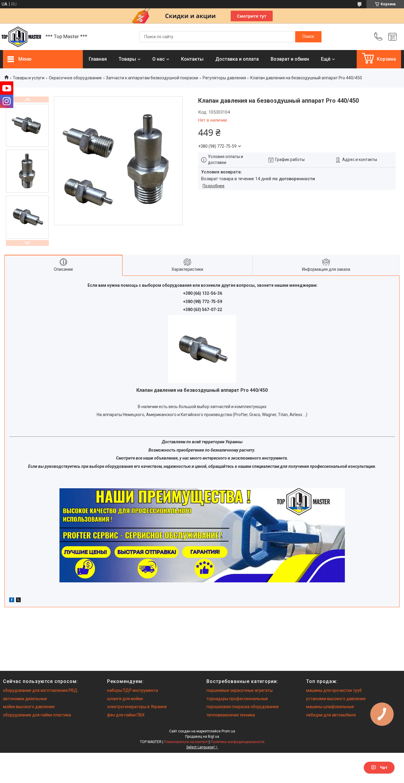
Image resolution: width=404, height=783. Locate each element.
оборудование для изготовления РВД (40, 690)
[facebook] (11, 600)
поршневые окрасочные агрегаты (239, 690)
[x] (18, 600)
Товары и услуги (28, 77)
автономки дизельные (25, 698)
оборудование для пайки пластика (37, 715)
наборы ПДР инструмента (132, 690)
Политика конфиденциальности (237, 742)
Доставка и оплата (237, 59)
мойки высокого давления (28, 706)
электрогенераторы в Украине (137, 706)
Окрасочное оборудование (75, 77)
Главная (98, 59)
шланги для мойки (125, 698)
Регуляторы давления (224, 77)
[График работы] (392, 37)
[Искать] (308, 36)
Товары (127, 59)
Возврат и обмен (290, 59)
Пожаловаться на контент (186, 742)
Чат (383, 767)
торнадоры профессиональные (237, 698)
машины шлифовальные (330, 706)
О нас (158, 59)
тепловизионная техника (230, 715)
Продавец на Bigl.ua (202, 736)
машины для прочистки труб (334, 690)
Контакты (192, 59)
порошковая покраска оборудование (242, 706)
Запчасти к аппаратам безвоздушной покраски (152, 77)
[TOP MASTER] (21, 37)
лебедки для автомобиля (331, 715)
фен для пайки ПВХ (126, 715)
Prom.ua (228, 731)
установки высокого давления (336, 698)
